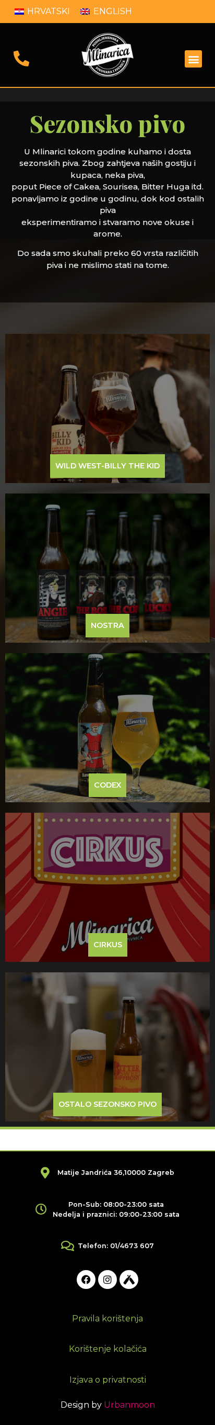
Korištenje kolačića (108, 1349)
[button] (193, 59)
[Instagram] (107, 1279)
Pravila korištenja (107, 1318)
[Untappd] (129, 1279)
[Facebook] (86, 1279)
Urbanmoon (129, 1405)
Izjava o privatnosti (107, 1380)
